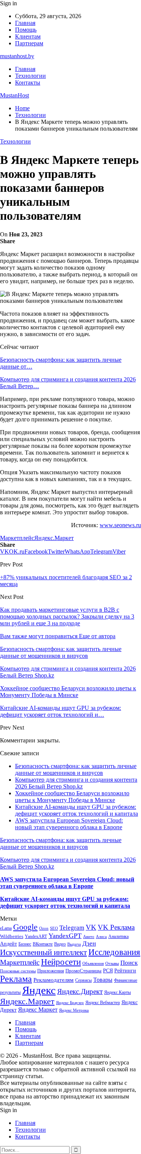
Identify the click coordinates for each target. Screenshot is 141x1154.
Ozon (44, 928)
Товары (102, 980)
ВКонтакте (43, 944)
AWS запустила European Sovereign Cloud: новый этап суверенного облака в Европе (69, 823)
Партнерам (29, 43)
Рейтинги (125, 970)
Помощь (25, 29)
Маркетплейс (17, 538)
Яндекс (39, 990)
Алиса (101, 936)
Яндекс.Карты (117, 992)
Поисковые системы (18, 971)
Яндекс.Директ (80, 991)
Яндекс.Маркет (54, 538)
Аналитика (118, 936)
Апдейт (8, 944)
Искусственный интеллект (43, 952)
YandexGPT (65, 936)
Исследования (114, 952)
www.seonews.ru (120, 525)
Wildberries (11, 936)
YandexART (36, 936)
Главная (25, 23)
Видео (60, 944)
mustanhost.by (17, 56)
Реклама (16, 979)
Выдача (74, 944)
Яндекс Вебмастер (102, 1002)
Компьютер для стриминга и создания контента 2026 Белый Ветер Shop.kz (76, 783)
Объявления (93, 963)
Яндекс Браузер (70, 1003)
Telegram (71, 927)
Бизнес (24, 944)
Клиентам (28, 36)
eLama (6, 928)
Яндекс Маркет (38, 1009)
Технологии (30, 76)
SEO (54, 928)
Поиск (129, 962)
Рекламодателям (53, 980)
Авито (88, 936)
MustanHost (14, 95)
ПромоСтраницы (83, 970)
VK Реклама (116, 927)
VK (91, 927)
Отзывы (112, 963)
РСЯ (108, 970)
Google (25, 927)
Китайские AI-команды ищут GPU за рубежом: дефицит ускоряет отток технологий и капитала (76, 810)
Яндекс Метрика (74, 1010)
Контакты (27, 82)
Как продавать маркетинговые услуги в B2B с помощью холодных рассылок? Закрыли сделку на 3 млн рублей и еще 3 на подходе (67, 616)
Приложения (50, 970)
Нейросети (61, 962)
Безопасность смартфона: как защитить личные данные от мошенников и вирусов (75, 769)
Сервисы (83, 980)
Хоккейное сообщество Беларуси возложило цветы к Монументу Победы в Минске (72, 796)
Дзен (89, 943)
